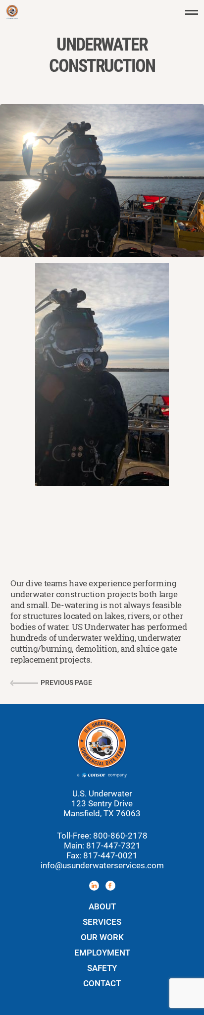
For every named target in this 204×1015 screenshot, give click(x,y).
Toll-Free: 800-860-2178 (102, 836)
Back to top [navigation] (196, 1007)
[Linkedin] (94, 886)
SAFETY (102, 968)
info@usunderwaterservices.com (102, 865)
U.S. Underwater (12, 12)
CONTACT (102, 983)
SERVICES (102, 922)
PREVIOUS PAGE (66, 682)
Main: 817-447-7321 (102, 845)
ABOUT (102, 906)
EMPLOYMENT (102, 953)
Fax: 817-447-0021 (102, 855)
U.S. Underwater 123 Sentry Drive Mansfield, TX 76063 (102, 803)
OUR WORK (102, 937)
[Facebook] (110, 886)
